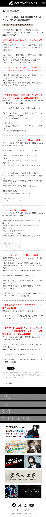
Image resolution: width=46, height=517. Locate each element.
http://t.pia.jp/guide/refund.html (15, 118)
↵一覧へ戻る (7, 383)
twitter (19, 505)
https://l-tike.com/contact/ (13, 201)
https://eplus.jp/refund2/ (12, 233)
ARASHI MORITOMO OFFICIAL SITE (23, 3)
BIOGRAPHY (23, 411)
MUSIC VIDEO (23, 404)
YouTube (23, 418)
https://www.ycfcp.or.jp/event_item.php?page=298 (23, 354)
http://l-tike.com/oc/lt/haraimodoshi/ (17, 193)
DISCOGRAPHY (23, 397)
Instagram (25, 505)
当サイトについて (23, 510)
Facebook (14, 504)
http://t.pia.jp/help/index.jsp (14, 131)
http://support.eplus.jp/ (11, 246)
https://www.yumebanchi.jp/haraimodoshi (19, 276)
